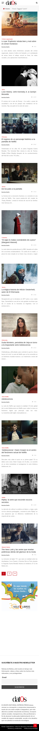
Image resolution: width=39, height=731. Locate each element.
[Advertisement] (19, 635)
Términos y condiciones (15, 728)
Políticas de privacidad (30, 728)
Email (4, 677)
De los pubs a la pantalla (12, 189)
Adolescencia (7, 399)
